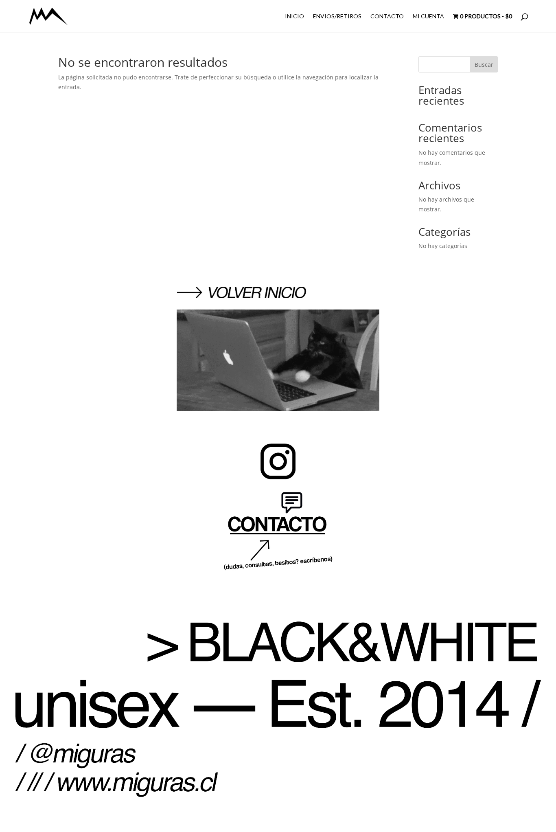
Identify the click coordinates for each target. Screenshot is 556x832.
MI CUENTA (428, 16)
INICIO (294, 16)
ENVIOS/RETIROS (337, 16)
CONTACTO (387, 16)
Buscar (484, 64)
